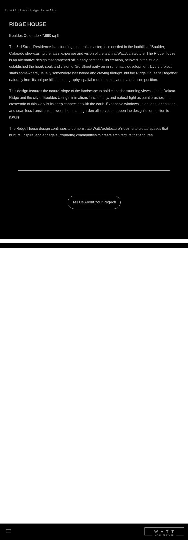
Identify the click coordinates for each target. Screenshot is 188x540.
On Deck (21, 10)
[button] (8, 530)
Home (7, 10)
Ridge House (39, 10)
